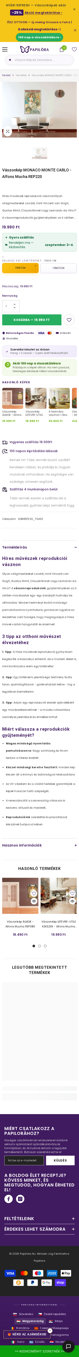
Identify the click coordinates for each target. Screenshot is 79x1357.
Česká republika (52, 1314)
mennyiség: (10, 296)
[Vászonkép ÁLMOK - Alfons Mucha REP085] (20, 896)
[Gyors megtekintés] (34, 901)
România (19, 1328)
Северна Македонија (51, 1328)
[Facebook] (8, 1199)
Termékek (21, 75)
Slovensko (23, 1314)
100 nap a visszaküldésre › (39, 37)
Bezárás (75, 30)
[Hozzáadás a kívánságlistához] (69, 319)
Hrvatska (59, 1342)
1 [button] (33, 946)
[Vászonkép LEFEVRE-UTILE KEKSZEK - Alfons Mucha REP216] (59, 896)
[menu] (4, 49)
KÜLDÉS (60, 1160)
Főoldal (6, 75)
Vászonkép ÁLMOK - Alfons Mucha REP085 (20, 924)
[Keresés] (9, 60)
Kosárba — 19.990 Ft (32, 320)
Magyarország (30, 1321)
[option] (39, 110)
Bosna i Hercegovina (51, 1335)
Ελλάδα (37, 1342)
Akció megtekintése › (43, 12)
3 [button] (45, 946)
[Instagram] (20, 1199)
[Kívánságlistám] (74, 49)
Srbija (56, 1321)
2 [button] (39, 946)
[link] (39, 1088)
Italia (17, 1342)
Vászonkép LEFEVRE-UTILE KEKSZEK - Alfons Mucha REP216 (58, 924)
